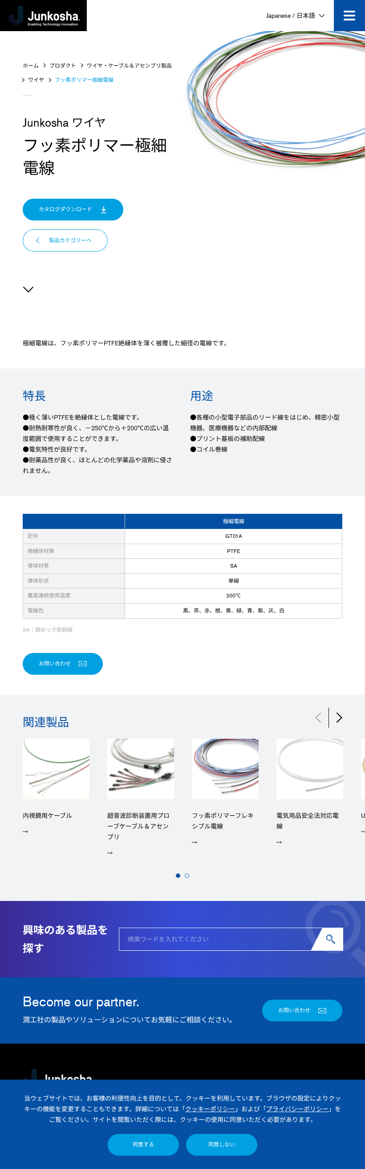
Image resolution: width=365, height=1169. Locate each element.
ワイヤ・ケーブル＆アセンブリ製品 (129, 65)
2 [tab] (186, 875)
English (332, 1069)
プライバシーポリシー (297, 1109)
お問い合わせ (55, 663)
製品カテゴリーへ (70, 240)
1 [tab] (178, 875)
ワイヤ (36, 79)
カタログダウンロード (65, 209)
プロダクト (62, 65)
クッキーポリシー (210, 1109)
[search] (332, 939)
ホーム (31, 65)
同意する (143, 1144)
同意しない (221, 1144)
